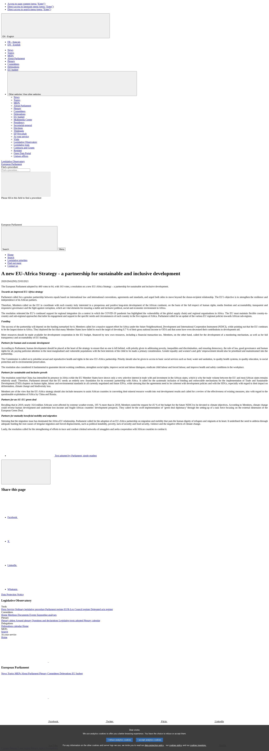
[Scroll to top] (25, 472)
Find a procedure (9, 167)
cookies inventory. (198, 745)
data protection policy (154, 745)
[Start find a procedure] (25, 184)
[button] (48, 661)
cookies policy (175, 745)
